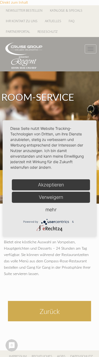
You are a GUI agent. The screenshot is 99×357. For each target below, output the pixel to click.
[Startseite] (23, 55)
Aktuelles (53, 21)
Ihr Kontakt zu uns (21, 21)
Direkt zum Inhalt (14, 2)
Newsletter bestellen (24, 10)
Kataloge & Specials (66, 10)
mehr (50, 209)
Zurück (50, 311)
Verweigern (51, 197)
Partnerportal (18, 31)
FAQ (71, 21)
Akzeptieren (51, 184)
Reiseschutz (47, 31)
